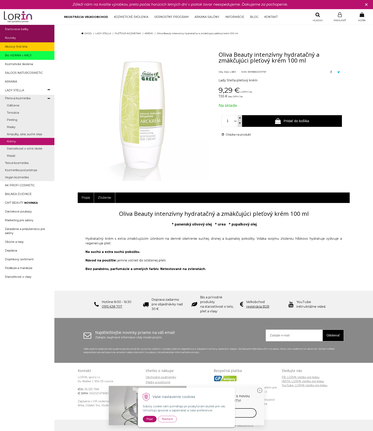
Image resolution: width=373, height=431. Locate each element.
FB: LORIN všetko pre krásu (300, 377)
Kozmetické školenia (131, 17)
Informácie (234, 17)
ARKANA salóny (206, 17)
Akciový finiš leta (16, 46)
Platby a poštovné (158, 382)
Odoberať (333, 335)
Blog (254, 17)
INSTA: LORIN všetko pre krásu (303, 381)
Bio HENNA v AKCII (18, 55)
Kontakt (271, 17)
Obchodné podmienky (161, 377)
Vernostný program (171, 17)
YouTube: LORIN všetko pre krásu (304, 385)
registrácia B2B (257, 306)
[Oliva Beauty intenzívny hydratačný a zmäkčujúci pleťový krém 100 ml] (143, 115)
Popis (86, 197)
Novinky (10, 38)
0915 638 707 (112, 306)
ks (235, 121)
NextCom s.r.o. (245, 425)
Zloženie (104, 197)
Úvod (88, 33)
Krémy (149, 33)
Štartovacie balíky (17, 29)
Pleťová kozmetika (128, 33)
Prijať (149, 419)
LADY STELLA (103, 33)
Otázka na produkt (238, 134)
